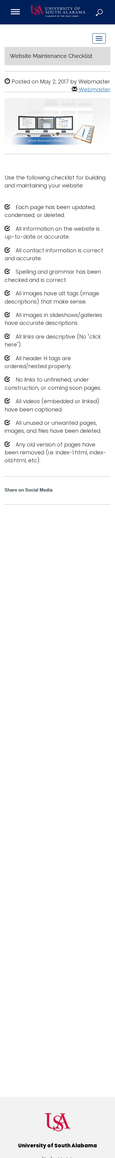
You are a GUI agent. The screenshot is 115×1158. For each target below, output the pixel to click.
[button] (99, 12)
